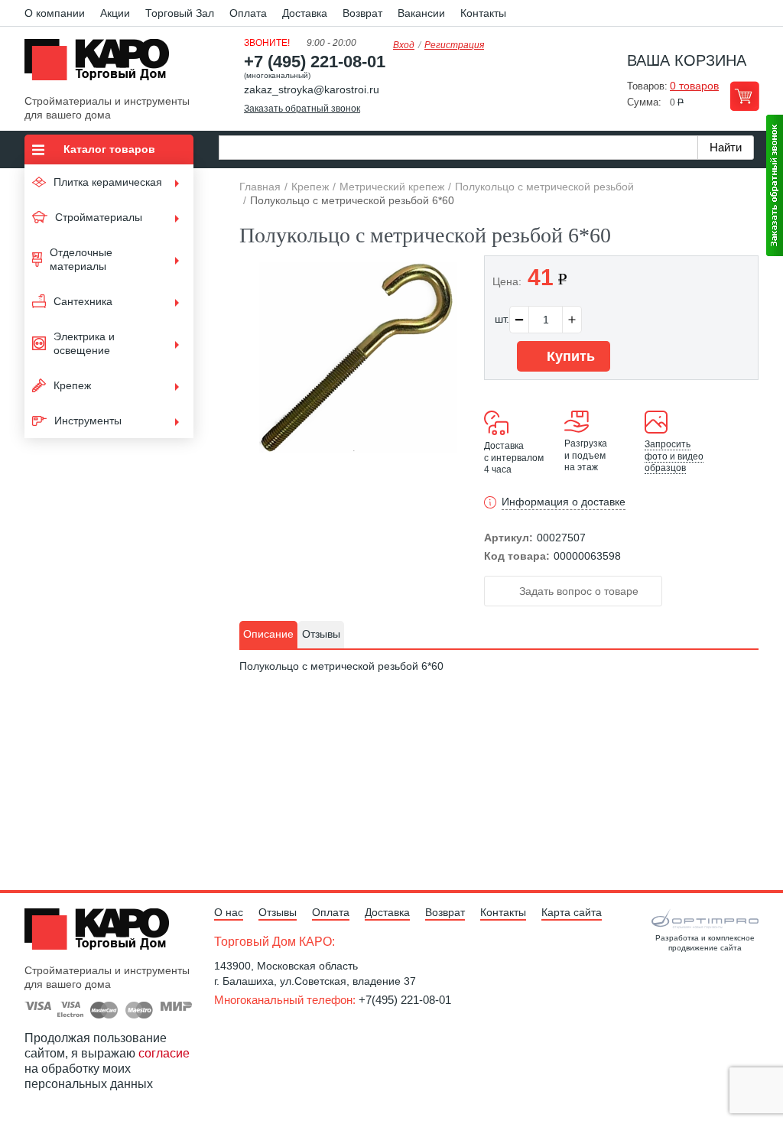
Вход (403, 45)
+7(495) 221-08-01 (405, 999)
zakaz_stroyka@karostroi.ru (311, 89)
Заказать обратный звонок (302, 108)
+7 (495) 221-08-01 (314, 61)
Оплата (248, 13)
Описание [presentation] (268, 634)
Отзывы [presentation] (321, 634)
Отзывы (277, 912)
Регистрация (454, 45)
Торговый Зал (179, 13)
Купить (569, 356)
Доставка (304, 13)
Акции (115, 13)
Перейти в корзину (744, 96)
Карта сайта (571, 912)
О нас (228, 912)
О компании (54, 13)
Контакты (483, 13)
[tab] (268, 634)
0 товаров (694, 86)
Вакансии (421, 13)
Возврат (362, 13)
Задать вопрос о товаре (577, 591)
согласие (164, 1053)
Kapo (102, 64)
